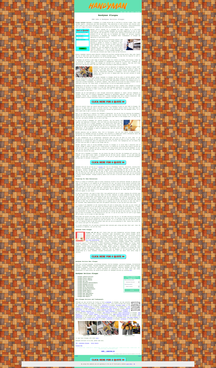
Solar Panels (94, 343)
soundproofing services (107, 306)
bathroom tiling (121, 315)
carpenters (109, 318)
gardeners (105, 305)
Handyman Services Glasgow (87, 273)
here (130, 270)
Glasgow (100, 167)
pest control (113, 308)
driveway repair (120, 305)
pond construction (102, 315)
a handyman (82, 54)
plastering (79, 317)
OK (134, 364)
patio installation (124, 312)
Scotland (98, 249)
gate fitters (106, 312)
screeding (123, 318)
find (80, 264)
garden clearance (86, 311)
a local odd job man (92, 318)
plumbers (125, 311)
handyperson (120, 232)
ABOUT (128, 11)
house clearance (110, 311)
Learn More (129, 364)
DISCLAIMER (137, 11)
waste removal (126, 234)
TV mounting (93, 244)
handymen (96, 44)
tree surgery (90, 312)
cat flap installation (92, 240)
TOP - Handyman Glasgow (82, 343)
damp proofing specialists (121, 314)
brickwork (92, 308)
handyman (113, 29)
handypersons (110, 61)
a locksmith (124, 309)
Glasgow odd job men (92, 232)
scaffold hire (88, 306)
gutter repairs (93, 314)
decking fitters (83, 305)
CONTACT (132, 11)
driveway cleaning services (104, 317)
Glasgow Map (79, 345)
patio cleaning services (104, 309)
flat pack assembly (132, 317)
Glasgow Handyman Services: (84, 22)
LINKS (125, 11)
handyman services (102, 144)
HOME (121, 11)
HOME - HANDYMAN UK (108, 351)
